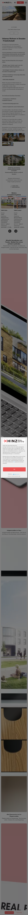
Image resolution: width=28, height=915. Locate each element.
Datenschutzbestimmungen (16, 476)
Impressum (9, 476)
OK (14, 469)
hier (14, 461)
